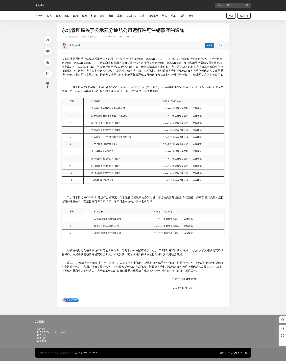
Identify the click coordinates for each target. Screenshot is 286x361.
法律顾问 (41, 338)
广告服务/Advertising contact (51, 332)
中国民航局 (93, 37)
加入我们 (41, 335)
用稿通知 (39, 5)
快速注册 (244, 16)
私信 (221, 45)
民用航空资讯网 (62, 352)
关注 (210, 45)
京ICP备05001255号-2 (86, 352)
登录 (231, 16)
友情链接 (41, 341)
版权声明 (41, 329)
